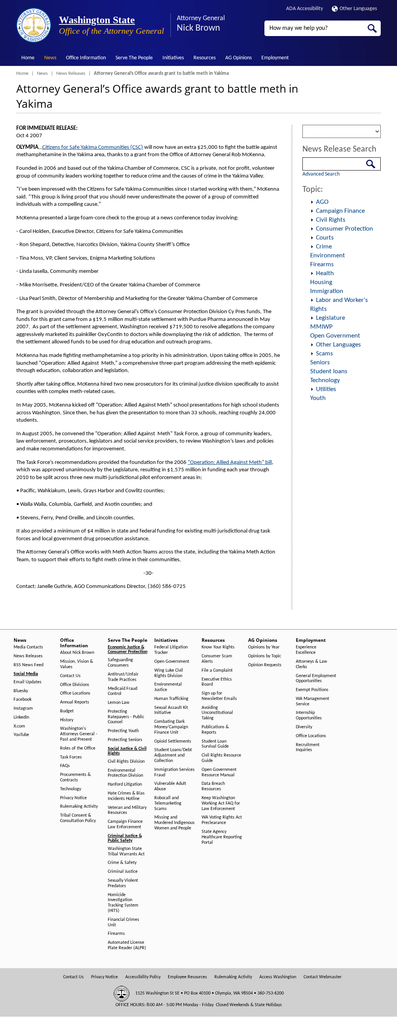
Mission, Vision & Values (76, 664)
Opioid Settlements (172, 741)
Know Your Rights (218, 647)
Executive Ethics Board (217, 682)
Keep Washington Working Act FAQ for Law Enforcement (221, 803)
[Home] (33, 25)
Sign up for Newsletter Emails (219, 696)
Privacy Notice (73, 798)
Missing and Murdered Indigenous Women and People (174, 823)
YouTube (21, 735)
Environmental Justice (168, 687)
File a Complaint (217, 670)
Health (325, 273)
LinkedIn (21, 717)
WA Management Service (312, 701)
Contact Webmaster (323, 977)
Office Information (86, 58)
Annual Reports (74, 702)
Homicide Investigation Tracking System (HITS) (123, 903)
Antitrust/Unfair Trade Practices (123, 677)
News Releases (70, 73)
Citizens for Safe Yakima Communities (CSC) (92, 147)
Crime (324, 246)
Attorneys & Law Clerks (311, 664)
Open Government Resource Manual (219, 772)
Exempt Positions (312, 690)
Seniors (320, 362)
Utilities (326, 389)
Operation (312, 202)
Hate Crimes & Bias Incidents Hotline (126, 796)
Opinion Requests (264, 665)
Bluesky (21, 691)
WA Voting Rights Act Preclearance (222, 820)
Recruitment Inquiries (307, 748)
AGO (322, 202)
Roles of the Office (77, 748)
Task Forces (71, 757)
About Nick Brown (77, 652)
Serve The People (134, 58)
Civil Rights (330, 220)
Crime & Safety (122, 862)
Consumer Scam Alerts (217, 659)
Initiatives (173, 58)
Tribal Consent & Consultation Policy (78, 818)
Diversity (304, 727)
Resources (204, 58)
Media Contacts (28, 647)
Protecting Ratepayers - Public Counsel (126, 717)
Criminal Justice (123, 871)
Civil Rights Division (126, 761)
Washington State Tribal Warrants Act (126, 851)
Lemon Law (118, 702)
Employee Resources (187, 977)
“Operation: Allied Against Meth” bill (230, 462)
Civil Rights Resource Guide (221, 758)
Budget (67, 711)
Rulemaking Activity (79, 806)
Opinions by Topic (264, 656)
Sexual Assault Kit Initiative (171, 710)
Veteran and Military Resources (127, 810)
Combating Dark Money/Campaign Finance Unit (171, 727)
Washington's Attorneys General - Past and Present (78, 734)
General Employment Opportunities (316, 679)
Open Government (335, 336)
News (50, 58)
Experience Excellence (306, 650)
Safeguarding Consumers (120, 663)
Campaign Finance (340, 211)
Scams (324, 353)
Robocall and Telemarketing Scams (167, 803)
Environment (327, 255)
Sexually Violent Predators (123, 883)
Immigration (326, 291)
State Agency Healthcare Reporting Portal (222, 837)
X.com (19, 726)
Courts (325, 237)
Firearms (322, 264)
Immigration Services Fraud (174, 772)
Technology (325, 380)
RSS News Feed (28, 665)
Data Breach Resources (213, 786)
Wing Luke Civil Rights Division (168, 673)
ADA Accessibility (304, 9)
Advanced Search (321, 174)
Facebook (22, 699)
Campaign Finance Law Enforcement (125, 824)
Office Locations (75, 693)
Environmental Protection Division (125, 773)
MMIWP (321, 327)
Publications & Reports (215, 730)
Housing (321, 282)
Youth (318, 398)
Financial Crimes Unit (123, 922)
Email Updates (27, 682)
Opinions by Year (264, 647)
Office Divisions (74, 685)
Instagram (23, 708)
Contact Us (70, 676)
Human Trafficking (171, 698)
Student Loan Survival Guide (215, 744)
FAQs (65, 766)
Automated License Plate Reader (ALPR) (127, 945)
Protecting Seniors (125, 740)
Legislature (330, 318)
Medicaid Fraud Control (122, 691)
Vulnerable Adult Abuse (170, 786)
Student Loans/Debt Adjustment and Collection (173, 755)
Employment (275, 58)
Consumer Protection (344, 229)
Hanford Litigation (125, 784)
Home (28, 58)
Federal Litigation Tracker (171, 650)
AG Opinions (238, 58)
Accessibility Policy (143, 977)
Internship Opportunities (309, 715)
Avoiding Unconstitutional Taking (217, 713)
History (66, 720)
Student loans (328, 371)
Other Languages (358, 9)
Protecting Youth (123, 731)
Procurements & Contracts (75, 777)
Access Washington (277, 977)
